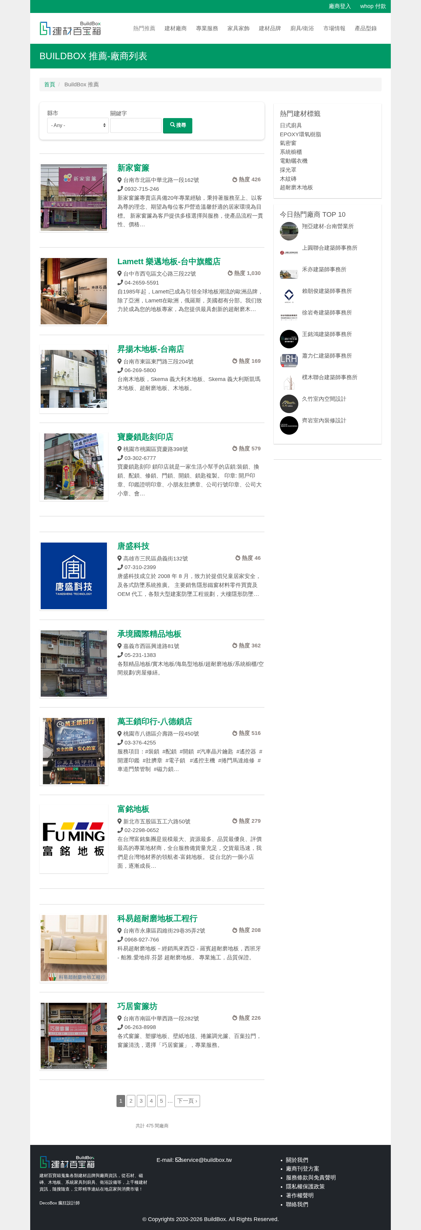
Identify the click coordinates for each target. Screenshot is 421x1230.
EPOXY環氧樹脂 (300, 134)
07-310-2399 (140, 567)
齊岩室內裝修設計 (324, 420)
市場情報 (334, 28)
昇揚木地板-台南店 (150, 349)
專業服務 (207, 28)
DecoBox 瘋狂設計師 (59, 1202)
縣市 (52, 113)
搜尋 (180, 125)
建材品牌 (270, 28)
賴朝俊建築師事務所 (327, 291)
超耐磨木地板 (296, 187)
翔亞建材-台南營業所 (328, 226)
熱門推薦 (144, 28)
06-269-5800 (140, 370)
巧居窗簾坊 (137, 1006)
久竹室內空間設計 (324, 399)
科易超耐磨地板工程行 (157, 918)
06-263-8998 (140, 1027)
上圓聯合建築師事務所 (330, 248)
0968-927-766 (142, 940)
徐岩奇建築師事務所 (327, 313)
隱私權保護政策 (305, 1186)
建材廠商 (176, 28)
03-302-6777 (140, 458)
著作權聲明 (300, 1195)
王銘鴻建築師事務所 (327, 334)
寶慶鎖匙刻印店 (145, 436)
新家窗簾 (133, 167)
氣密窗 (288, 143)
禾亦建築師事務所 (324, 269)
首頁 (49, 84)
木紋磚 (288, 179)
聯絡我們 (297, 1204)
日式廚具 (291, 125)
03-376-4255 (140, 743)
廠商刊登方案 (302, 1169)
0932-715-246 (142, 189)
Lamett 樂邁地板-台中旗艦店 (169, 261)
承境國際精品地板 (149, 633)
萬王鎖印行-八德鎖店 (154, 721)
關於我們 (297, 1160)
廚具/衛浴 (302, 28)
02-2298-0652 (142, 830)
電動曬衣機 (294, 161)
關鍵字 (118, 113)
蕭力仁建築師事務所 (327, 356)
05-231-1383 (140, 655)
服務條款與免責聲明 (311, 1178)
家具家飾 (238, 28)
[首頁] (72, 28)
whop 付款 (373, 6)
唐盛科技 (133, 546)
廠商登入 (340, 6)
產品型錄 (366, 28)
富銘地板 (133, 809)
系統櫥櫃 (291, 152)
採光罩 (288, 170)
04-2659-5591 (142, 283)
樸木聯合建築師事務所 (330, 377)
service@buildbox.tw (206, 1160)
